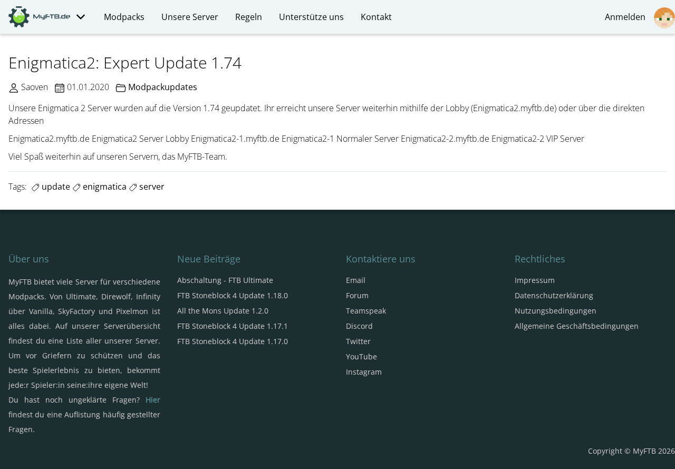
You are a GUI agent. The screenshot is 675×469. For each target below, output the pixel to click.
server (151, 186)
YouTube (361, 356)
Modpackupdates (162, 87)
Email (355, 280)
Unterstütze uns (311, 17)
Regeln (248, 17)
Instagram (364, 372)
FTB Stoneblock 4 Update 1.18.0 (232, 295)
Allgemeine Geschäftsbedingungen (577, 326)
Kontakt (376, 17)
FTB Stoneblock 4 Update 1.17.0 (232, 341)
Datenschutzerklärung (554, 295)
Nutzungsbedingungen (555, 311)
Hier (153, 400)
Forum (357, 295)
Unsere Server (189, 17)
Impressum (535, 280)
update (55, 186)
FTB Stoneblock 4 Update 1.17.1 (232, 326)
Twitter (358, 341)
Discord (359, 326)
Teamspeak (366, 311)
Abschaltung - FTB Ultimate (225, 280)
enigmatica (104, 186)
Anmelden (627, 17)
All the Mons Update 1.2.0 (222, 311)
